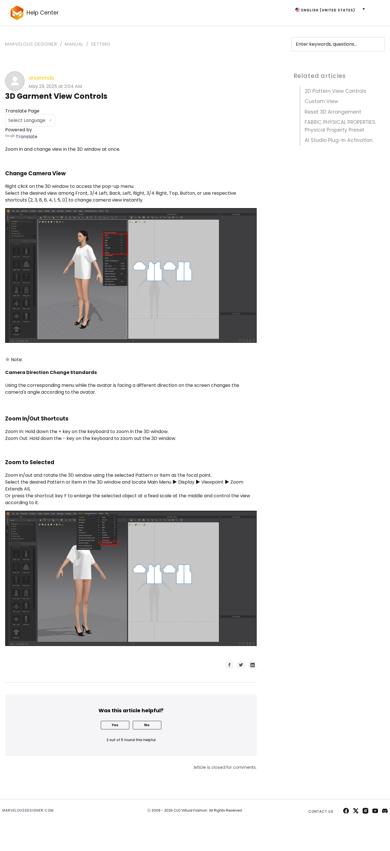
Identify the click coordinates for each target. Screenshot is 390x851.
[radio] (115, 725)
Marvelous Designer (31, 44)
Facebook (229, 664)
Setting (100, 44)
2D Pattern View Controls (335, 91)
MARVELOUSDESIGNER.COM (28, 810)
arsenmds (41, 78)
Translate (26, 136)
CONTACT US (320, 811)
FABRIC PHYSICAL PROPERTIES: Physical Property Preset (340, 126)
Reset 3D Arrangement (333, 111)
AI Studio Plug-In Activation (339, 140)
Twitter (241, 664)
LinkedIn (252, 664)
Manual (74, 44)
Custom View (321, 101)
